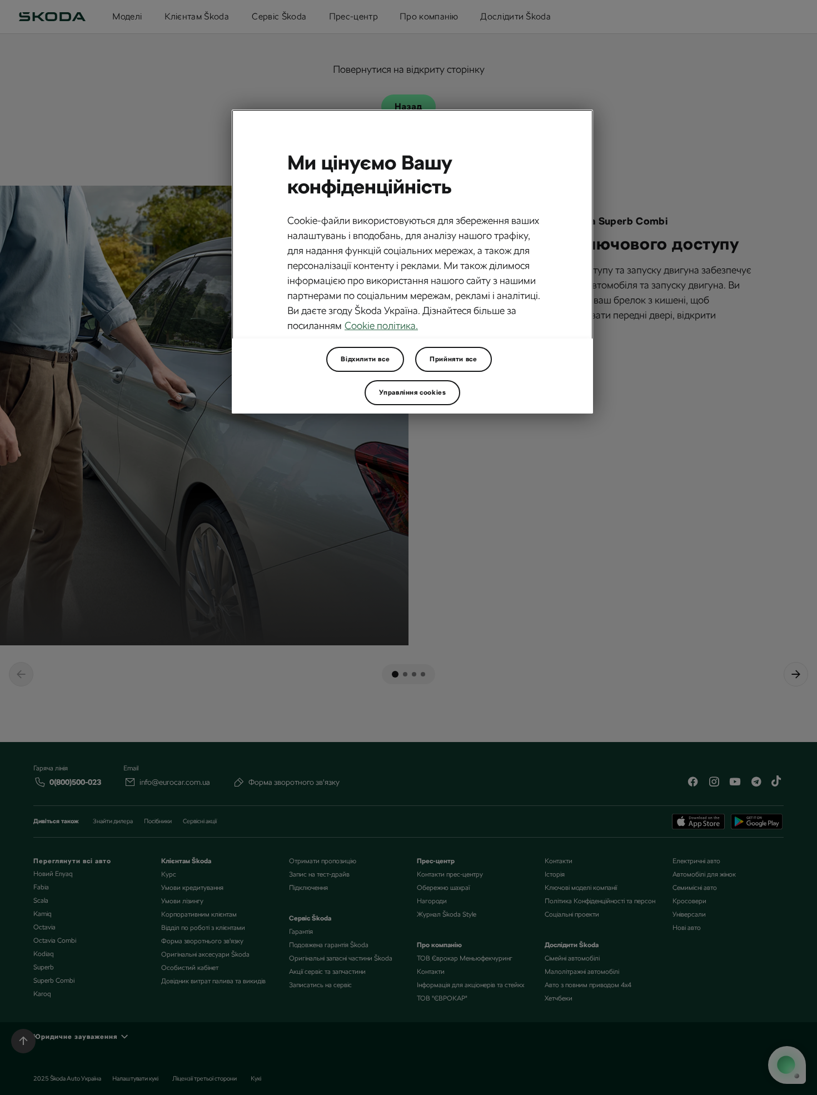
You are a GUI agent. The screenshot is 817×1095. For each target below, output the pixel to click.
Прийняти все (453, 359)
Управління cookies (412, 392)
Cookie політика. (381, 325)
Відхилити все (365, 359)
